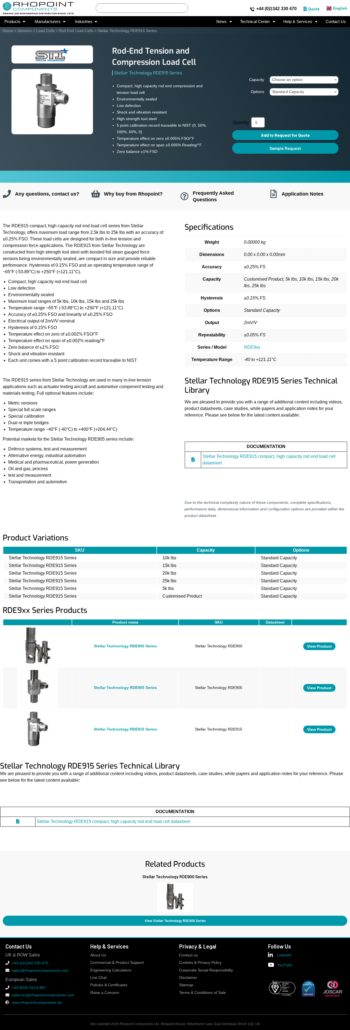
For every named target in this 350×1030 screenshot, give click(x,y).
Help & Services (297, 21)
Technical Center (255, 21)
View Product (319, 646)
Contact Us (336, 21)
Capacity (256, 79)
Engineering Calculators (111, 970)
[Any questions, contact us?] (7, 194)
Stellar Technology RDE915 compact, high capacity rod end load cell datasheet (113, 821)
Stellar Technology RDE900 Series (125, 646)
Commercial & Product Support (117, 963)
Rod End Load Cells (76, 30)
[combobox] (304, 80)
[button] (2, 895)
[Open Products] (24, 22)
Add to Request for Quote (285, 135)
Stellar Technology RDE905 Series (125, 688)
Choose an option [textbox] (287, 80)
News (221, 21)
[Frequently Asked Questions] (184, 196)
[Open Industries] (96, 22)
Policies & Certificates (108, 985)
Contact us (188, 955)
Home (8, 30)
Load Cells (45, 30)
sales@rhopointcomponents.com (40, 970)
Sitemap (186, 985)
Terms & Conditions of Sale (202, 993)
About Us (98, 955)
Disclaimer (188, 978)
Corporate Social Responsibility (206, 970)
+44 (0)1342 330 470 (276, 8)
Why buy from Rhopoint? (133, 194)
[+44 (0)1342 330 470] (252, 9)
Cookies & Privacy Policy (200, 963)
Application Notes (302, 194)
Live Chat (98, 978)
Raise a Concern (104, 993)
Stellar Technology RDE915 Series (125, 729)
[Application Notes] (273, 194)
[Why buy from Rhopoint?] (96, 194)
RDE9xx (252, 347)
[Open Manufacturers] (64, 22)
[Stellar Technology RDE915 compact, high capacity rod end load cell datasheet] (193, 459)
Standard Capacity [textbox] (288, 92)
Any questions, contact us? (47, 194)
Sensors (25, 30)
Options (257, 91)
